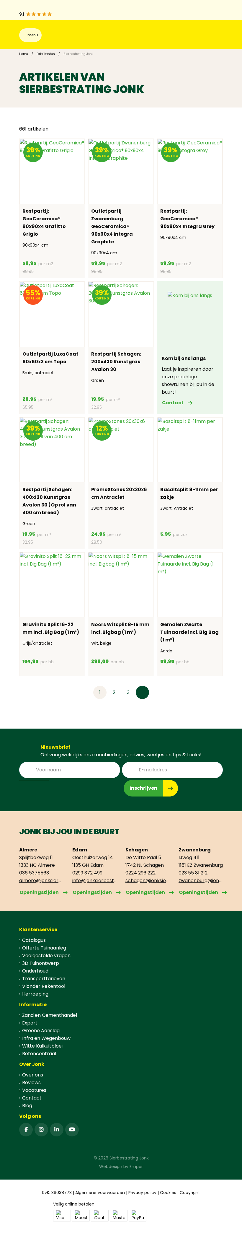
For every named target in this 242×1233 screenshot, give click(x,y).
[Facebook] (26, 1129)
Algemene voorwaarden (100, 1192)
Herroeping (35, 994)
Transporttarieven (43, 978)
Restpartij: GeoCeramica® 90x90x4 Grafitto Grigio (44, 222)
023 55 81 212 (193, 872)
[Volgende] (142, 692)
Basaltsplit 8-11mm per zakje (189, 493)
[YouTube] (72, 1129)
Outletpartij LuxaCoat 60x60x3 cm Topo (50, 358)
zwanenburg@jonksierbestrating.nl (201, 880)
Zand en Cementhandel (49, 1015)
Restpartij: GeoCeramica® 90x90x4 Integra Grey (187, 219)
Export (29, 1022)
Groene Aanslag (41, 1030)
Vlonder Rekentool (43, 986)
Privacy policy (142, 1192)
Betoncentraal (39, 1053)
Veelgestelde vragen (46, 955)
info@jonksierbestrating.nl (94, 880)
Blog (27, 1105)
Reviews (31, 1082)
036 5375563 (34, 872)
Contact (173, 402)
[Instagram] (41, 1129)
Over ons (32, 1074)
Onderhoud (35, 970)
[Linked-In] (56, 1129)
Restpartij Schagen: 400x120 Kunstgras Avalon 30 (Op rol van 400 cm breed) (49, 501)
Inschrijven (143, 788)
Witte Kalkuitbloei (42, 1046)
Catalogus (34, 940)
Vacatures (34, 1090)
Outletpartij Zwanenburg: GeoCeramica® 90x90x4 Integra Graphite (112, 226)
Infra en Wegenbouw (46, 1038)
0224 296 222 (140, 872)
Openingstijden (39, 892)
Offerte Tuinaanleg (44, 947)
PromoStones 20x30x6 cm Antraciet (119, 493)
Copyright (190, 1192)
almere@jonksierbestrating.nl (41, 880)
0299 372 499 (87, 872)
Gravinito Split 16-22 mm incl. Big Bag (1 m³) (50, 628)
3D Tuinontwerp (40, 963)
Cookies (168, 1192)
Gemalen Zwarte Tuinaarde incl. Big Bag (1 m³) (189, 632)
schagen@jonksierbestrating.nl (147, 880)
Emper (136, 1167)
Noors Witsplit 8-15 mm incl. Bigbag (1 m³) (120, 628)
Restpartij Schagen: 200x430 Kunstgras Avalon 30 (116, 362)
